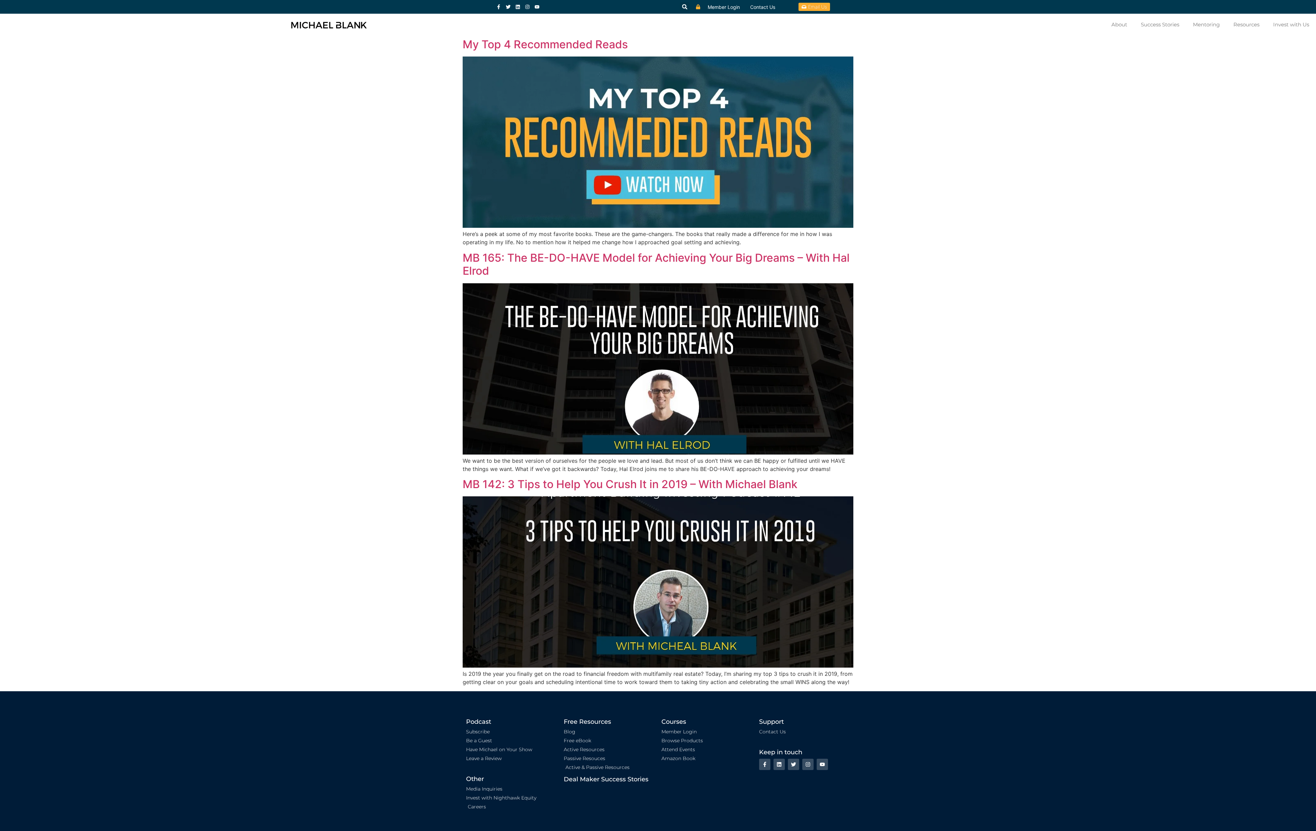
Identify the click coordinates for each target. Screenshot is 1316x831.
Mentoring (1206, 24)
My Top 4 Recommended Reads (545, 44)
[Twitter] (508, 6)
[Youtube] (537, 6)
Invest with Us (1291, 24)
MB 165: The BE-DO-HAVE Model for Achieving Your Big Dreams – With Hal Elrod (656, 264)
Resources (1246, 24)
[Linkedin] (517, 6)
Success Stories (1160, 24)
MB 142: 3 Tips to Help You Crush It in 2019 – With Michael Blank (630, 484)
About (1119, 24)
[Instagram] (527, 6)
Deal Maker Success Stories (606, 779)
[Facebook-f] (498, 6)
